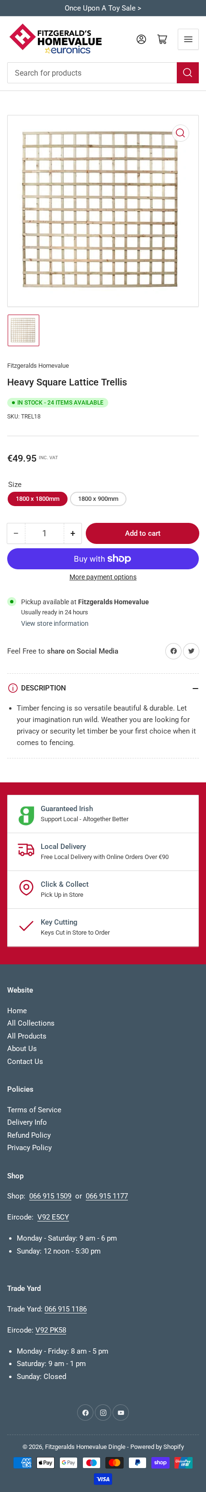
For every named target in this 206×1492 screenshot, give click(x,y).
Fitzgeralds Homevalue (38, 365)
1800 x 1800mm (37, 498)
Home (17, 1010)
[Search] (187, 73)
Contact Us (25, 1061)
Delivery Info (27, 1122)
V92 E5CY (53, 1217)
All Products (26, 1036)
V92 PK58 (50, 1330)
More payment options (103, 577)
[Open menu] (188, 39)
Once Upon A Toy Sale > (103, 8)
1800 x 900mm (98, 498)
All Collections (31, 1023)
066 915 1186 (66, 1309)
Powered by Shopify (157, 1446)
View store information (55, 623)
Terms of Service (34, 1110)
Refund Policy (29, 1135)
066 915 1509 (50, 1196)
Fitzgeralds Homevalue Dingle (85, 1446)
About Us (22, 1048)
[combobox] (103, 72)
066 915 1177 (107, 1196)
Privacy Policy (29, 1147)
